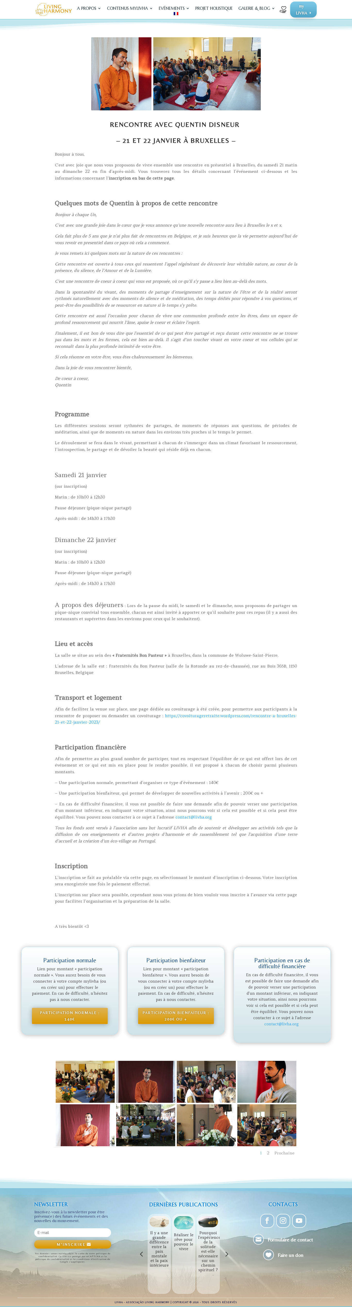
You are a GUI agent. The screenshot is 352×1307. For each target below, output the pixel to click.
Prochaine (284, 1152)
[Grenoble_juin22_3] (85, 1145)
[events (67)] (266, 1101)
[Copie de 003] (206, 1101)
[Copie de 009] (206, 1145)
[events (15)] (85, 1101)
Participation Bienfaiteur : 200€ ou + (176, 1015)
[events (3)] (145, 1145)
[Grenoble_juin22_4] (145, 1101)
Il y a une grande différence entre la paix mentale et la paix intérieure (159, 1249)
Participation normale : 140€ (70, 1015)
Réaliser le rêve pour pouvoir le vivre (184, 1241)
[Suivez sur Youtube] (299, 1221)
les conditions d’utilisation (90, 1259)
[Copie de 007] (266, 1145)
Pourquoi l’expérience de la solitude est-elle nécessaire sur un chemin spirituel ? (209, 1251)
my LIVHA (301, 9)
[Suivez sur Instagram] (283, 1221)
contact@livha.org (193, 817)
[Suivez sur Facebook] (267, 1221)
